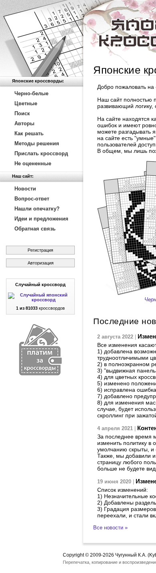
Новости (25, 189)
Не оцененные (32, 163)
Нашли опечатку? (37, 209)
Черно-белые (31, 93)
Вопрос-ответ (31, 199)
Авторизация (41, 262)
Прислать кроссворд (41, 153)
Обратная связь (35, 229)
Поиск (22, 113)
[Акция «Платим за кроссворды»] (40, 374)
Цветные (25, 103)
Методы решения (36, 143)
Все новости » (110, 528)
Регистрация (40, 250)
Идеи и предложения (41, 219)
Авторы (24, 123)
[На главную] (41, 38)
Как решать (29, 133)
